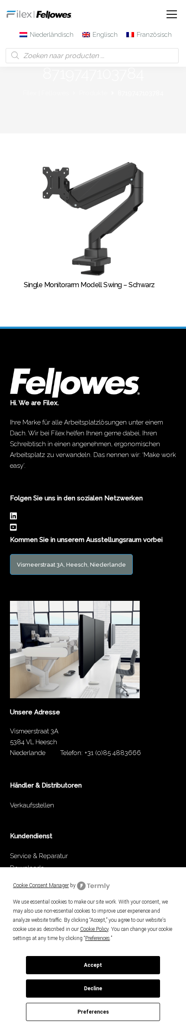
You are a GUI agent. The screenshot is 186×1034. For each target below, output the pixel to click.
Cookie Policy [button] (94, 929)
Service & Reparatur (39, 856)
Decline (93, 988)
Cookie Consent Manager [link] (41, 885)
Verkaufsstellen (32, 805)
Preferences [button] (97, 938)
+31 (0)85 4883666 (112, 753)
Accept (93, 965)
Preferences (93, 1012)
